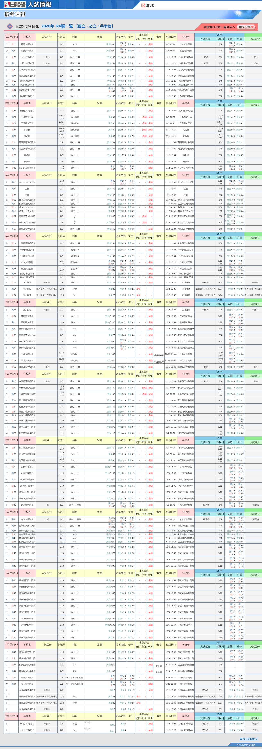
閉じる (148, 5)
